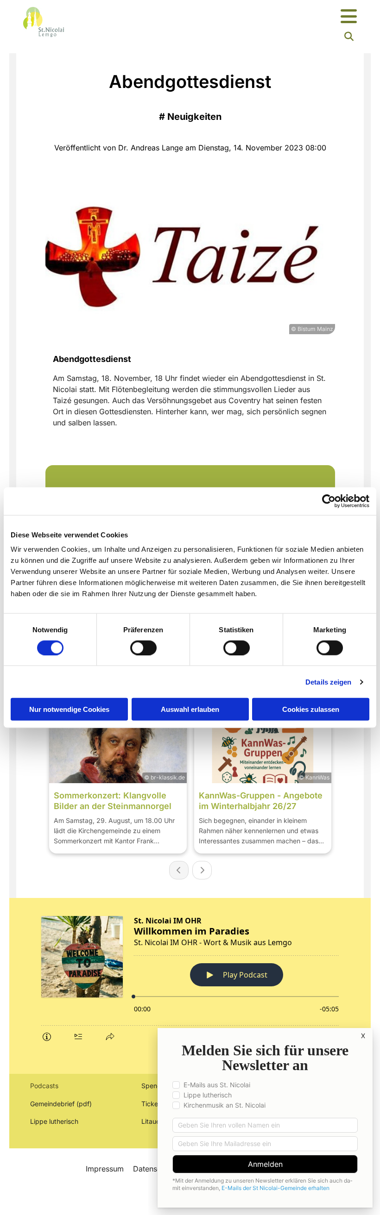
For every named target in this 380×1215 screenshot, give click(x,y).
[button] (248, 17)
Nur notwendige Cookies (69, 709)
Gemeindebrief (52, 1104)
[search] (349, 36)
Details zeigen (328, 681)
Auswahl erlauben (190, 709)
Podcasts (44, 1086)
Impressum (105, 1168)
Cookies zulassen (310, 709)
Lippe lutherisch (55, 1121)
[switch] (143, 647)
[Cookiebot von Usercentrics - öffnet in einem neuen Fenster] (328, 501)
